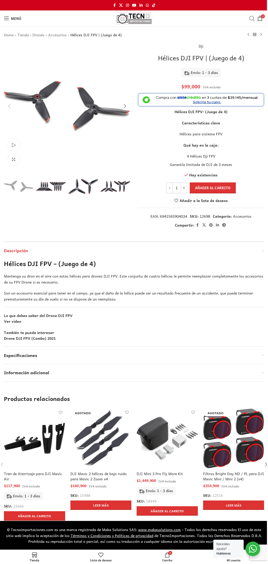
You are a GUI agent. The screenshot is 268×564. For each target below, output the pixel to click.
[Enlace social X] (121, 5)
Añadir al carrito (213, 188)
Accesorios (57, 35)
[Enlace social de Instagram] (127, 5)
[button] (9, 106)
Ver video (12, 321)
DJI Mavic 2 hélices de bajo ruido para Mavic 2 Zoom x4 (98, 476)
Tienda (23, 35)
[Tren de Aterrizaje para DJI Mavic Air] (34, 438)
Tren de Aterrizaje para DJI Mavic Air (33, 476)
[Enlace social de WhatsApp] (147, 5)
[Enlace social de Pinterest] (211, 225)
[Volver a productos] (255, 35)
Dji (201, 46)
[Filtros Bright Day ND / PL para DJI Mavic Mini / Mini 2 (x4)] (233, 438)
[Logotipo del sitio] (134, 18)
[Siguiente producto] (261, 35)
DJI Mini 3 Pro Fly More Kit (160, 473)
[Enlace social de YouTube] (134, 5)
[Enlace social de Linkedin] (141, 5)
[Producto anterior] (248, 35)
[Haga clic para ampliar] (14, 159)
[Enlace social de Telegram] (224, 225)
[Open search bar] (252, 18)
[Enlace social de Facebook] (114, 5)
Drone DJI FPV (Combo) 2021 (30, 338)
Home (9, 35)
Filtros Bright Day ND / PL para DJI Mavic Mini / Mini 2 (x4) (233, 476)
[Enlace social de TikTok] (153, 5)
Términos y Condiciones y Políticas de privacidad (112, 535)
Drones (38, 35)
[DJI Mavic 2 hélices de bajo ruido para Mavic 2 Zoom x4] (101, 438)
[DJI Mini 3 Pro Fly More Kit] (167, 438)
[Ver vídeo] (14, 145)
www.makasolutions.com (159, 529)
